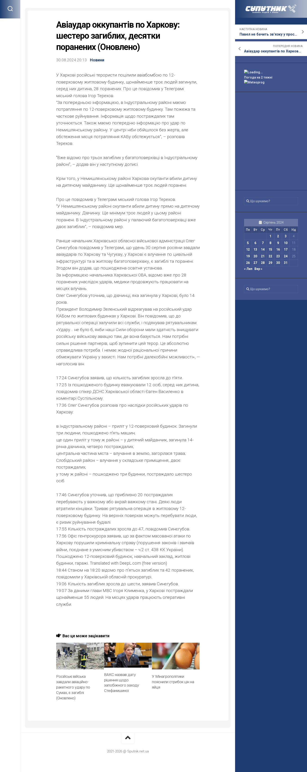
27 (255, 263)
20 (255, 256)
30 (278, 263)
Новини (97, 60)
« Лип (248, 269)
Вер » (258, 269)
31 (285, 263)
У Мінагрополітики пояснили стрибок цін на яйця (173, 681)
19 (248, 256)
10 (285, 243)
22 (270, 256)
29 (270, 263)
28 (263, 263)
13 (255, 249)
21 (263, 256)
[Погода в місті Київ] (271, 72)
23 (278, 256)
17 (285, 249)
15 (270, 249)
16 (278, 249)
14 (263, 249)
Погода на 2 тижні (258, 77)
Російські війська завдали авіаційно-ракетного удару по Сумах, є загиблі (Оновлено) (73, 687)
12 (248, 249)
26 (248, 263)
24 (285, 256)
